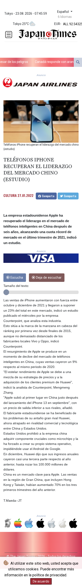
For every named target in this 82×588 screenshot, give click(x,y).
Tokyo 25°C (21, 24)
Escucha (16, 278)
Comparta (47, 196)
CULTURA (10, 195)
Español (63, 12)
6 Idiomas (65, 17)
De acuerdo (41, 581)
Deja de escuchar (48, 278)
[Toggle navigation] (8, 34)
